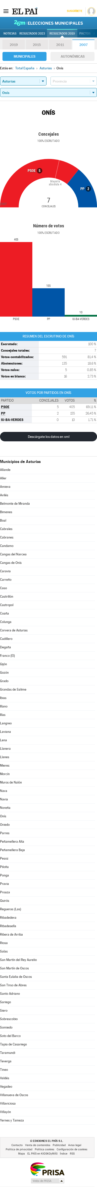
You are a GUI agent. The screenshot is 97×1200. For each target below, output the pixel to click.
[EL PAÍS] (24, 11)
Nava (3, 791)
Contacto (17, 1145)
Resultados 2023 (32, 33)
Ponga (4, 875)
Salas (4, 951)
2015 (37, 45)
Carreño (5, 579)
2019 (14, 45)
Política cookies (44, 1149)
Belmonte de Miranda (15, 503)
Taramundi (7, 1053)
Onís (3, 816)
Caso (3, 588)
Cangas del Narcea (13, 554)
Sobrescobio (9, 1019)
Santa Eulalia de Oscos (16, 977)
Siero (3, 1010)
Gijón (3, 664)
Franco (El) (7, 656)
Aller (3, 478)
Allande (5, 470)
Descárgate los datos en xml (48, 437)
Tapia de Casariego (13, 1044)
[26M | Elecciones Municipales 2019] (48, 23)
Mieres (4, 765)
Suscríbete (74, 11)
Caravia (5, 571)
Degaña (5, 647)
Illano (3, 706)
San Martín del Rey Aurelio (18, 960)
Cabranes (6, 537)
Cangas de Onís (11, 563)
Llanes (4, 757)
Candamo (6, 546)
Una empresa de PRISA (47, 1169)
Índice (63, 1153)
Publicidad (59, 1145)
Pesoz (4, 858)
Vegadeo (6, 1086)
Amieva (5, 487)
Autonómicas (73, 56)
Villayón (5, 1112)
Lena (3, 740)
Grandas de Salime (13, 689)
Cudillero (6, 639)
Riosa (4, 943)
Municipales (24, 56)
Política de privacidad (19, 1149)
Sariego (5, 1002)
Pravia (4, 884)
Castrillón (6, 596)
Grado (4, 681)
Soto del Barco (10, 1036)
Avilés (4, 495)
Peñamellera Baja (12, 850)
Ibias (3, 698)
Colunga (5, 622)
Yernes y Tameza (12, 1120)
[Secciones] (6, 11)
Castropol (6, 605)
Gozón (4, 672)
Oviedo (5, 825)
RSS (72, 1153)
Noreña (5, 808)
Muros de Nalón (11, 782)
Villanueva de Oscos (14, 1095)
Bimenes (6, 512)
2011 (60, 45)
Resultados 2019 (62, 33)
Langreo (6, 723)
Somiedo (6, 1027)
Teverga (5, 1061)
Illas (2, 715)
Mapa (21, 1153)
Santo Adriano (10, 993)
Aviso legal (74, 1145)
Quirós (4, 901)
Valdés (4, 1078)
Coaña (4, 613)
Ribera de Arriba (11, 934)
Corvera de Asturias (14, 630)
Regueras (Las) (10, 909)
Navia (4, 799)
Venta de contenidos (37, 1145)
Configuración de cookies (72, 1149)
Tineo (4, 1070)
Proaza (5, 892)
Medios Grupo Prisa (47, 1181)
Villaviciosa (8, 1103)
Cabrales (6, 529)
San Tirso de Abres (13, 985)
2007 (83, 45)
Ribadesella (8, 926)
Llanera (5, 748)
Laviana (5, 732)
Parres (4, 833)
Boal (3, 520)
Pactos (85, 33)
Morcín (5, 774)
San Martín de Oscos (14, 968)
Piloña (4, 867)
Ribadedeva (8, 917)
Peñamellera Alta (12, 841)
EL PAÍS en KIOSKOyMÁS (42, 1153)
